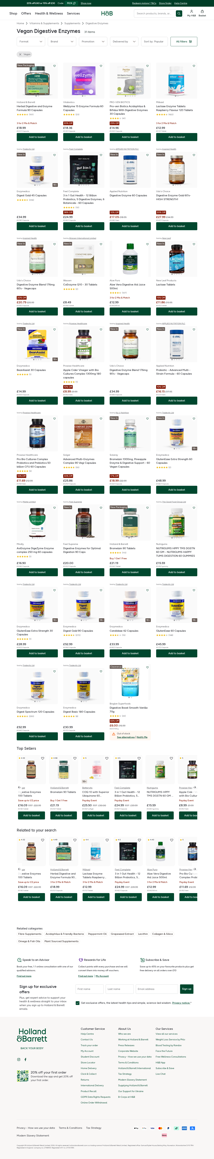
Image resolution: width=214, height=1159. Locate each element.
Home (20, 23)
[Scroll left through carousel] (19, 787)
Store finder (165, 3)
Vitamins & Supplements (44, 23)
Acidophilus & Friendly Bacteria (65, 933)
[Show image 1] (36, 96)
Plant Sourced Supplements (61, 941)
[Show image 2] (38, 96)
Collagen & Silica (162, 933)
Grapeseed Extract (122, 933)
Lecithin (143, 933)
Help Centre (180, 3)
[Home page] (107, 13)
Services (73, 13)
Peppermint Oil (97, 933)
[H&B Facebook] (25, 1060)
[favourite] (42, 758)
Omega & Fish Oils (29, 941)
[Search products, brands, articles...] (179, 13)
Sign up (186, 988)
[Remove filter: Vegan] (20, 54)
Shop (13, 13)
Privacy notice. (181, 1002)
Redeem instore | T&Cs (144, 3)
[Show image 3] (130, 96)
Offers (26, 13)
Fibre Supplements (29, 933)
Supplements (72, 23)
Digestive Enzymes (97, 23)
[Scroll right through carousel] (194, 787)
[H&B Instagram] (19, 1060)
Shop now (86, 3)
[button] (31, 41)
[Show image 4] (132, 96)
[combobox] (155, 13)
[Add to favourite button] (54, 66)
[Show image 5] (135, 96)
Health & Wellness (49, 13)
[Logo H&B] (107, 14)
